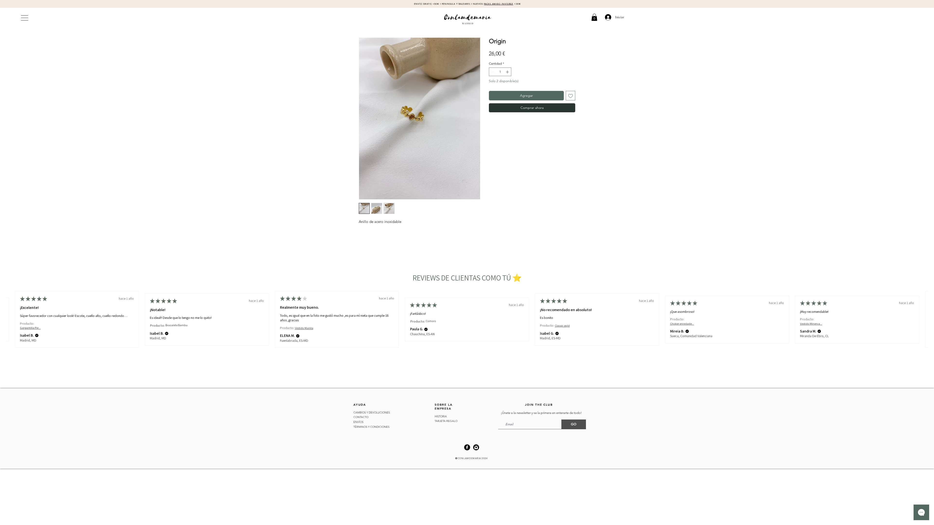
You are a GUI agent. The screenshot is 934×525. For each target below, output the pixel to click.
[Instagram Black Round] (476, 447)
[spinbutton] (500, 72)
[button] (594, 17)
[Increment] (508, 72)
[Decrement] (492, 72)
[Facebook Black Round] (467, 447)
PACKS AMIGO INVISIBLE (498, 4)
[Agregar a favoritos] (570, 95)
